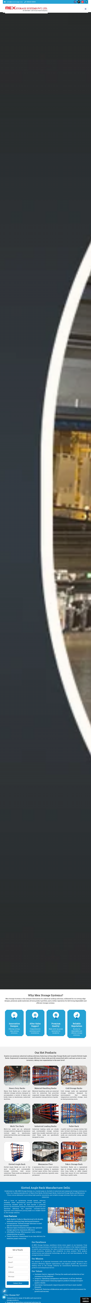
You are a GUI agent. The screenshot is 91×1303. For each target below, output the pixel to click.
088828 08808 (31, 2)
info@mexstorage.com (14, 2)
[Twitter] (78, 2)
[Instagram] (82, 2)
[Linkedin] (86, 2)
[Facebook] (75, 2)
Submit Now (17, 1283)
